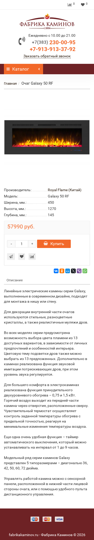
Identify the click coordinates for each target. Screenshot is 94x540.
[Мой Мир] (67, 271)
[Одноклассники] (62, 271)
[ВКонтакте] (56, 271)
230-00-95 (53, 42)
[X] (73, 271)
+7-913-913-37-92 (52, 49)
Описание (15, 280)
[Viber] (79, 271)
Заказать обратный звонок (47, 56)
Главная (10, 83)
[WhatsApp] (85, 271)
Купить (57, 243)
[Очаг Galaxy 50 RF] (47, 137)
